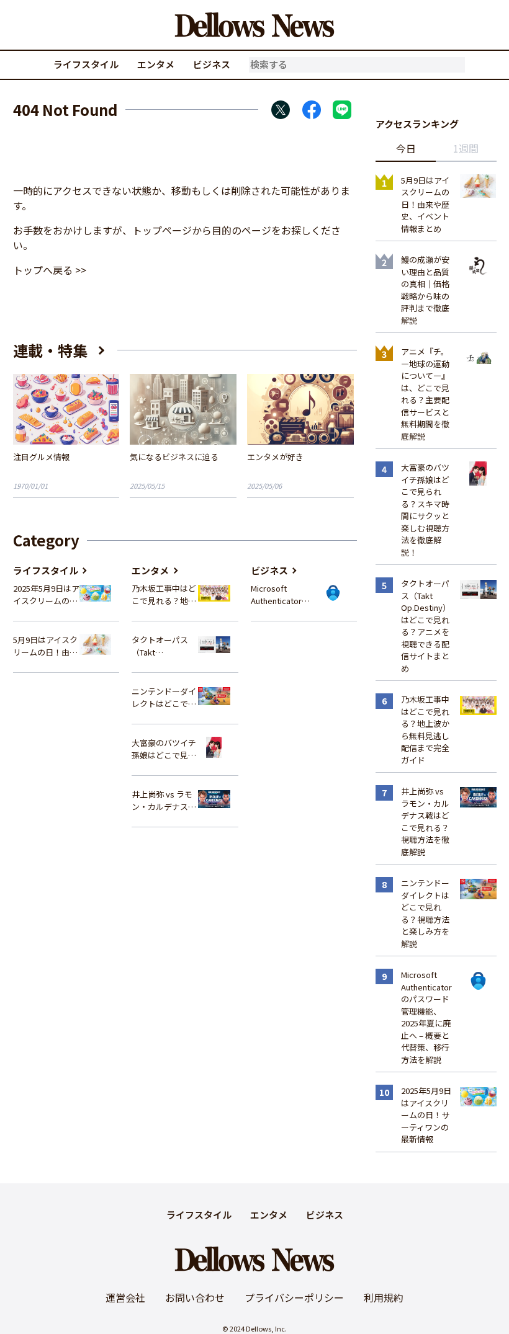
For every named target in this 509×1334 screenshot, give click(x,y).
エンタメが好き (275, 457)
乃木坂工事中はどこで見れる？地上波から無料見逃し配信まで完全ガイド (164, 594)
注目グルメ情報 (41, 457)
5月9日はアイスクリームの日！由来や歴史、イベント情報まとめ (45, 646)
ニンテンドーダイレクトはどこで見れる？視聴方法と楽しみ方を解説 (164, 697)
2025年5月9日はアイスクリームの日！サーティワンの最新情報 (46, 594)
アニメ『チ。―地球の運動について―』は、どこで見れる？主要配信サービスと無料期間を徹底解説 (425, 393)
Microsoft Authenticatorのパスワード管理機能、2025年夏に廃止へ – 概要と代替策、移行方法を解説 (284, 594)
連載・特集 (50, 350)
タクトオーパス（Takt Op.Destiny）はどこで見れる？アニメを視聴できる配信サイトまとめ (164, 646)
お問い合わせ (195, 1297)
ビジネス (211, 64)
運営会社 (125, 1297)
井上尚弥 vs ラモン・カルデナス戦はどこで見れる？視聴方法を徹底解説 (164, 800)
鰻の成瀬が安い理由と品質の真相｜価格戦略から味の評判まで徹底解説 (425, 290)
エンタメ (155, 64)
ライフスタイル (86, 64)
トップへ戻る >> (49, 269)
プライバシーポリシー (294, 1297)
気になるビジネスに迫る (174, 457)
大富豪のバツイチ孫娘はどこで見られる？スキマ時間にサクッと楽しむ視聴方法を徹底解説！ (164, 749)
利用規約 (383, 1297)
